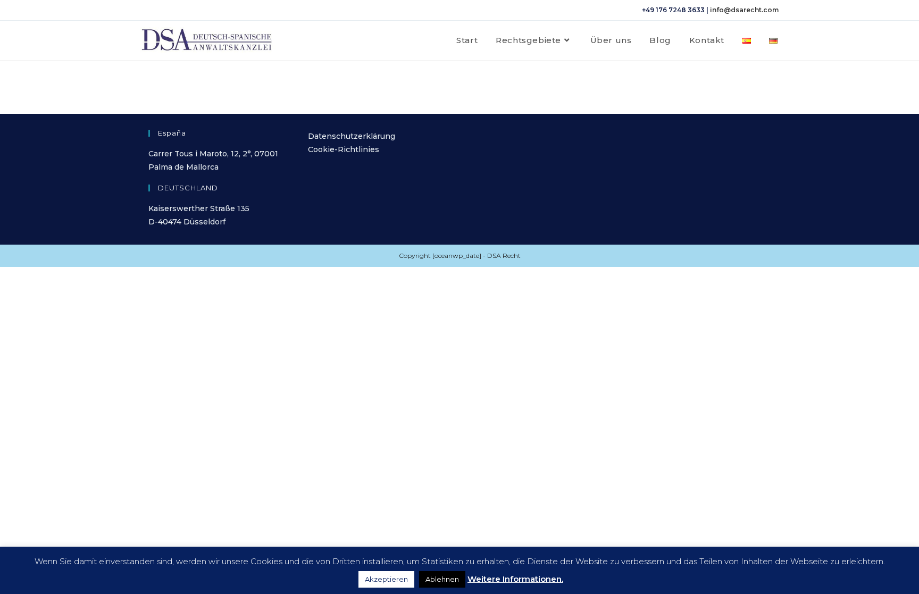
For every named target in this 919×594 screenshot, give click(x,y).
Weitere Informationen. (515, 579)
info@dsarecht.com (744, 10)
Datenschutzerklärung (351, 136)
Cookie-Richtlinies (343, 149)
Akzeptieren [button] (386, 579)
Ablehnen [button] (442, 579)
